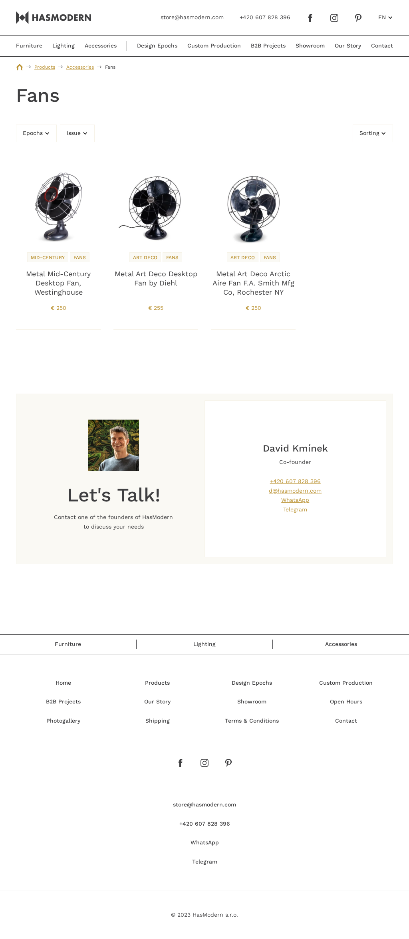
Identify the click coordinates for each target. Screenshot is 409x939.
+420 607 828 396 (295, 481)
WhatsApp (295, 500)
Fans (79, 257)
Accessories (80, 67)
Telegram (295, 509)
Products (44, 67)
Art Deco (145, 257)
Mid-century (48, 257)
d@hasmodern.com (295, 490)
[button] (385, 17)
